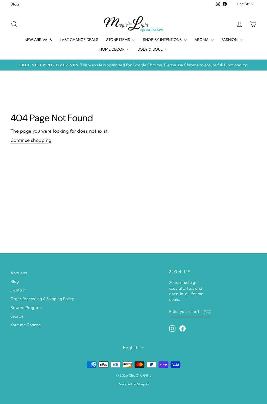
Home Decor (112, 49)
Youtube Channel (26, 324)
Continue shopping (30, 140)
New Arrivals (38, 39)
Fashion (230, 39)
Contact (18, 290)
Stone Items (118, 39)
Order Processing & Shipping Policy (42, 298)
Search (16, 316)
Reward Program (26, 307)
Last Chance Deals (79, 39)
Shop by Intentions (163, 39)
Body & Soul (150, 49)
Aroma (202, 39)
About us (18, 272)
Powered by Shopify (133, 384)
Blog (14, 4)
